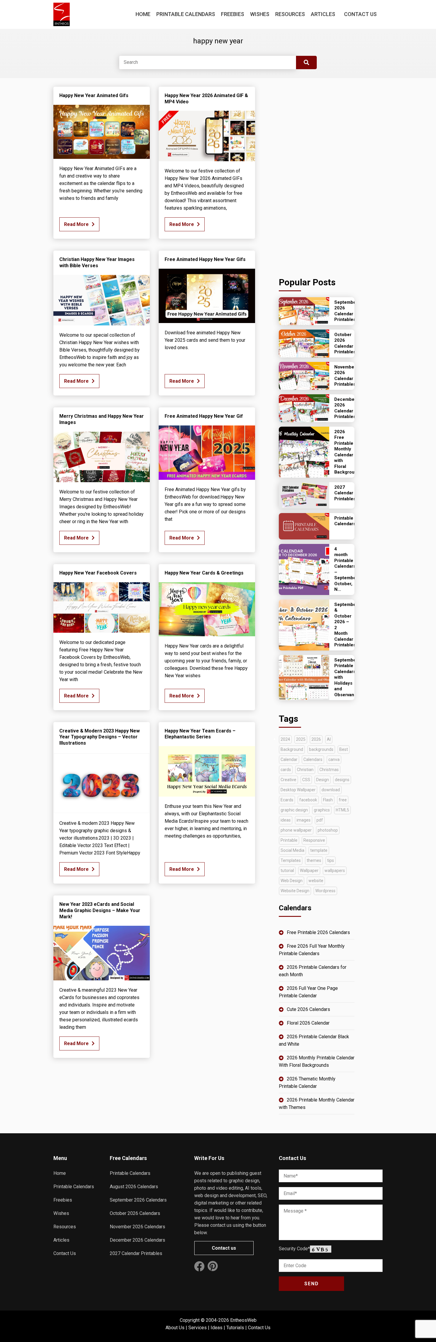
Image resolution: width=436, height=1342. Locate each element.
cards (286, 769)
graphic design (294, 810)
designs (342, 779)
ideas (286, 820)
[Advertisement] (316, 176)
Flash (328, 799)
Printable (289, 840)
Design (322, 779)
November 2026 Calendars (137, 1226)
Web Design (292, 880)
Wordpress (325, 890)
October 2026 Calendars (135, 1213)
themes (314, 860)
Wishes (259, 14)
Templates (291, 860)
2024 (285, 739)
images (304, 820)
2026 (316, 739)
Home (143, 14)
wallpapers (334, 870)
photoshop (328, 830)
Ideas (216, 1327)
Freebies (232, 14)
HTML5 (342, 810)
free (343, 799)
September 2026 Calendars (138, 1200)
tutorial (287, 870)
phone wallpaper (296, 830)
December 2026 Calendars (137, 1240)
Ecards (287, 799)
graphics (322, 810)
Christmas (329, 769)
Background (292, 749)
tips (330, 860)
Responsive (314, 840)
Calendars (312, 759)
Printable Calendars (185, 14)
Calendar (289, 759)
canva (334, 759)
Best (343, 749)
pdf (319, 820)
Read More (76, 224)
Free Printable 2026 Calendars (318, 932)
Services (197, 1327)
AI (329, 739)
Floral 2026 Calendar (308, 1023)
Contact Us (360, 14)
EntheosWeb (243, 1320)
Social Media (292, 850)
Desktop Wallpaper (298, 789)
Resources (290, 14)
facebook (308, 799)
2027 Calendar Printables (136, 1253)
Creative (288, 779)
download (331, 789)
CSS (306, 779)
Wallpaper (309, 870)
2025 (300, 739)
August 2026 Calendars (134, 1186)
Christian (305, 769)
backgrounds (321, 749)
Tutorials (235, 1327)
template (318, 850)
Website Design (295, 890)
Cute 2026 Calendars (308, 1009)
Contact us (224, 1248)
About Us (175, 1327)
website (315, 880)
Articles (323, 14)
